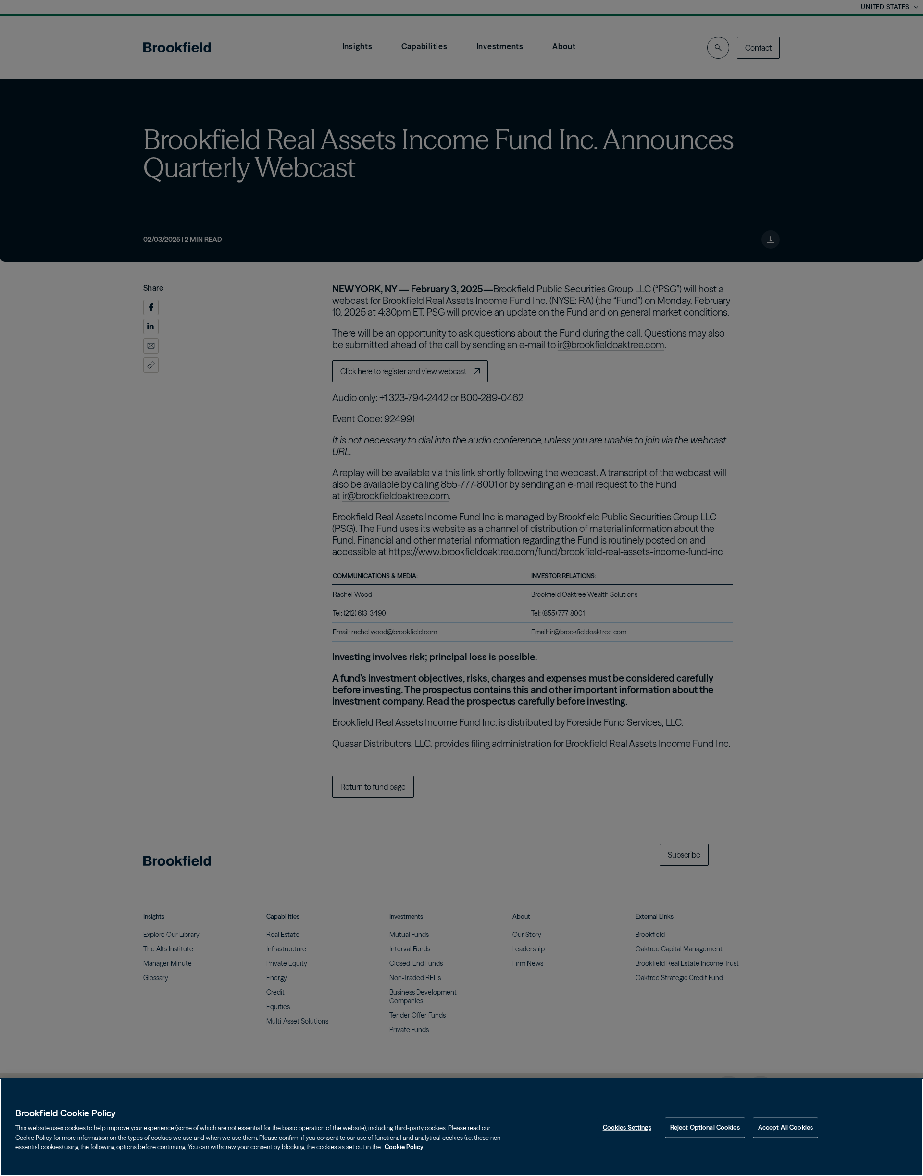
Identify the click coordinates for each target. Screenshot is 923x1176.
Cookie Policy (404, 1147)
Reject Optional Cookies (705, 1127)
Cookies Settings (627, 1127)
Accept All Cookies (785, 1127)
